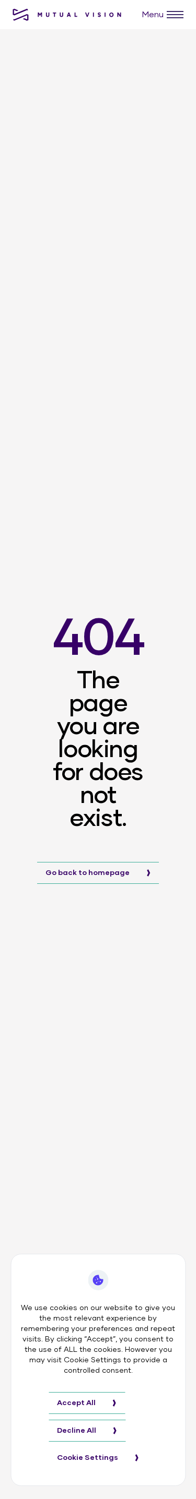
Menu (153, 14)
